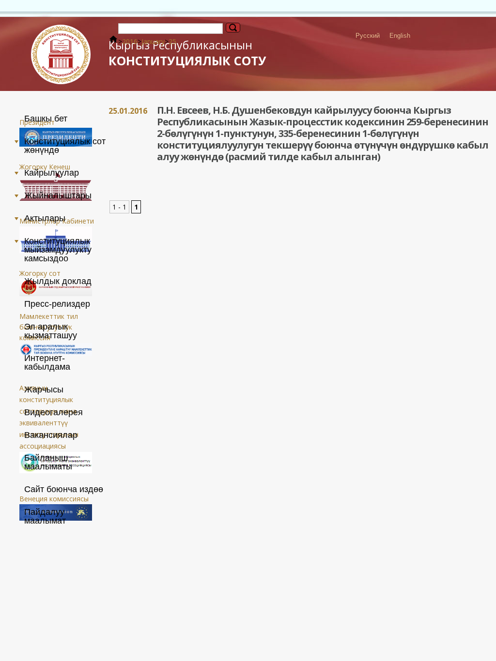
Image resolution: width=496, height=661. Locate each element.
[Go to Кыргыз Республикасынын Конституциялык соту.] (113, 41)
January (153, 41)
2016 (130, 41)
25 (172, 41)
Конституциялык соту (187, 53)
